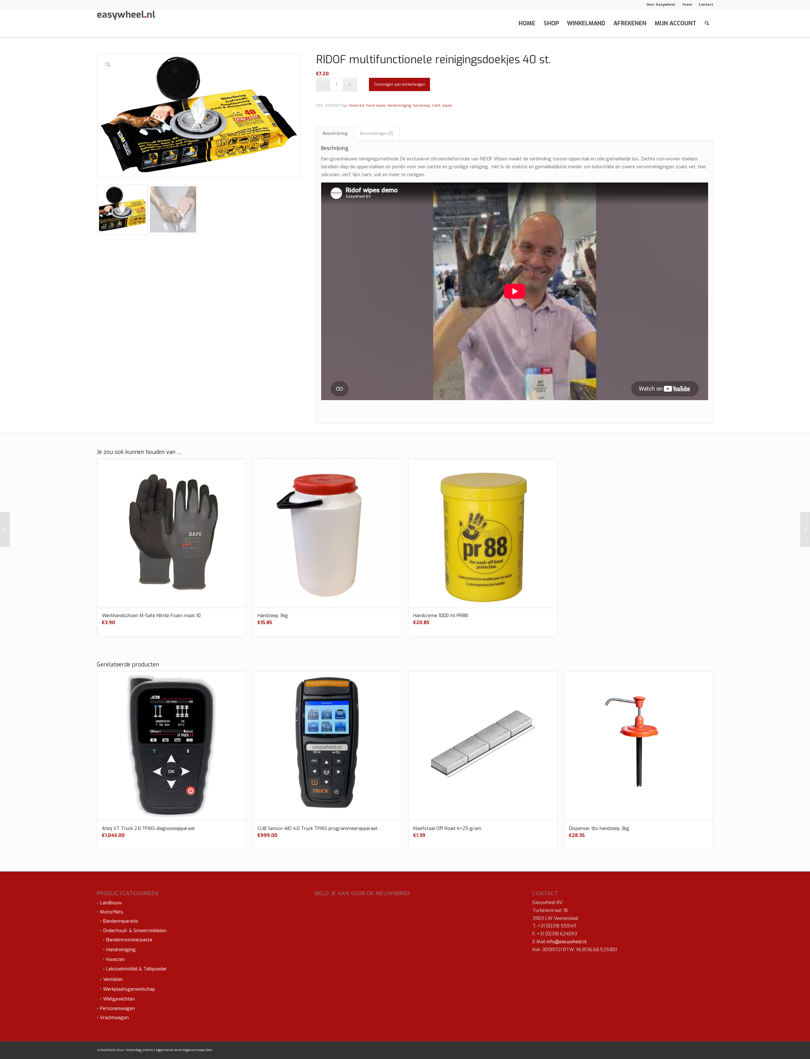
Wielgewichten (119, 999)
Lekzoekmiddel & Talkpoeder (136, 969)
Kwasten (115, 959)
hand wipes (375, 105)
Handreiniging (399, 105)
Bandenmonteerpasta (129, 940)
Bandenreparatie (120, 921)
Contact (706, 4)
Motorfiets (111, 912)
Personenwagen (117, 1008)
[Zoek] (707, 23)
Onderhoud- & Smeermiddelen (134, 930)
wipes (447, 105)
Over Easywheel (660, 4)
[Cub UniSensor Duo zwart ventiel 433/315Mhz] (5, 529)
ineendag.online (139, 1050)
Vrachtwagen (114, 1017)
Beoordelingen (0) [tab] (376, 133)
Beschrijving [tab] (335, 133)
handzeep (421, 105)
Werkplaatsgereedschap (129, 989)
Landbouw (111, 903)
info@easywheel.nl (567, 941)
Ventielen (113, 979)
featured (356, 105)
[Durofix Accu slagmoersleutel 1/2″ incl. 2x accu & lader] (805, 529)
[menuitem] (661, 4)
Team (687, 4)
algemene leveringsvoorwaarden (184, 1050)
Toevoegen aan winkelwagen (399, 84)
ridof (436, 105)
